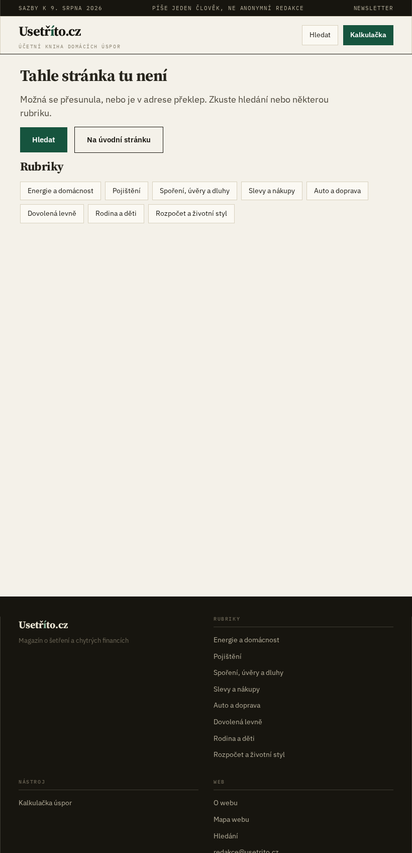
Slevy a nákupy (272, 190)
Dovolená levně (52, 213)
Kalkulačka (368, 34)
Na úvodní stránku (119, 139)
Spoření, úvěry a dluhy (195, 190)
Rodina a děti (116, 213)
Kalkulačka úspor (45, 802)
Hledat (320, 34)
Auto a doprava (337, 190)
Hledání (226, 835)
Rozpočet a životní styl (191, 213)
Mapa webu (231, 819)
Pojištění (127, 190)
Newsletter (373, 8)
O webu (226, 802)
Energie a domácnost (60, 190)
